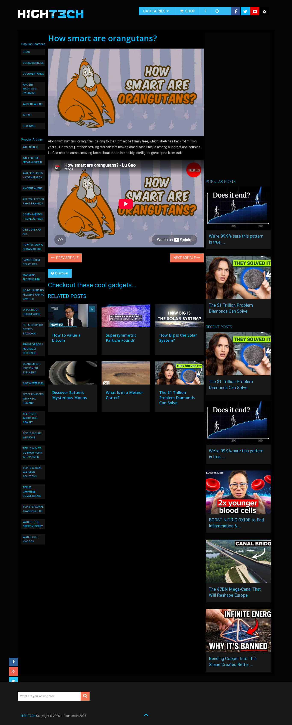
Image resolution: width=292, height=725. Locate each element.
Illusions (29, 125)
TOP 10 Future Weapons (32, 435)
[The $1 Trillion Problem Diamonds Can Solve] (179, 374)
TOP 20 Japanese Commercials (32, 491)
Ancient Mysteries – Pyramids (31, 89)
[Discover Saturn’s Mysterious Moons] (72, 374)
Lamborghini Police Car (31, 262)
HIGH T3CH (28, 716)
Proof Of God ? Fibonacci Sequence (33, 349)
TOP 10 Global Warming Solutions (32, 472)
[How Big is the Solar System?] (179, 316)
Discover (61, 273)
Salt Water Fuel (33, 383)
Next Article (184, 258)
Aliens (27, 115)
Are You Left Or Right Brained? (33, 201)
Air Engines (30, 147)
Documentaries (33, 73)
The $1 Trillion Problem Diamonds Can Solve (177, 397)
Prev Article (66, 258)
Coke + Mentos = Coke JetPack (33, 216)
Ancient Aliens (32, 104)
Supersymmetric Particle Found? (121, 338)
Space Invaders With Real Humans (33, 398)
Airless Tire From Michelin (32, 160)
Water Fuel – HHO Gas (31, 539)
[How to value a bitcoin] (72, 316)
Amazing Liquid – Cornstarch (33, 175)
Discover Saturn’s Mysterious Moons (69, 395)
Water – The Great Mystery (33, 524)
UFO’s (26, 51)
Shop (189, 11)
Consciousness (33, 62)
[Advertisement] (238, 107)
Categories (154, 11)
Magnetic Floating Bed (31, 277)
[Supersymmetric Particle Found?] (126, 316)
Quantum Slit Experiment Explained (32, 368)
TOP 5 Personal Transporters (33, 509)
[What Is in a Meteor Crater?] (126, 374)
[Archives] (217, 11)
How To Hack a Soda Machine (33, 247)
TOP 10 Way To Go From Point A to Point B (32, 453)
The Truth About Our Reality (30, 418)
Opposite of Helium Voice (31, 312)
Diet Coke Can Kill (32, 231)
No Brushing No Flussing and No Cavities (33, 294)
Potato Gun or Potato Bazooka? (33, 329)
